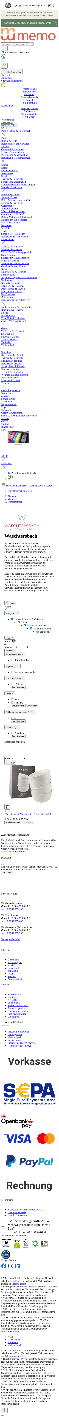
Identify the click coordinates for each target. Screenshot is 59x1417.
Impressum (13, 971)
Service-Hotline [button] (9, 893)
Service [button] (5, 984)
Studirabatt (13, 997)
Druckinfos (13, 1016)
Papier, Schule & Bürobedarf (15, 131)
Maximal (16, 647)
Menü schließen (14, 72)
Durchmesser (13, 678)
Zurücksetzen (18, 687)
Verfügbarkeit (13, 654)
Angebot (11, 666)
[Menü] (4, 48)
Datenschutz (14, 968)
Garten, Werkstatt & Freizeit (15, 321)
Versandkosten (18, 1283)
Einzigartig (28, 822)
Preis (8, 638)
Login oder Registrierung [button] (13, 851)
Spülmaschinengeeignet (18, 712)
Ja (15, 718)
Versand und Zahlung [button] (12, 1022)
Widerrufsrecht (15, 1037)
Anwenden (10, 650)
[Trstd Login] (53, 5)
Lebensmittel (7, 239)
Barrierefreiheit (15, 979)
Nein (10, 872)
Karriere (12, 965)
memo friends (14, 994)
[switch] (51, 5)
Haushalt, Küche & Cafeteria (15, 300)
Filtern (12, 603)
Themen (5, 383)
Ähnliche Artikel (13, 822)
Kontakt (12, 976)
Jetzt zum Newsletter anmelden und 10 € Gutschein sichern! (26, 888)
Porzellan (19, 733)
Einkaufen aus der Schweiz (21, 1043)
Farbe (8, 694)
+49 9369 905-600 (13, 921)
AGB (10, 973)
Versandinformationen (18, 1031)
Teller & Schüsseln (42, 628)
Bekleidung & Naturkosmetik (16, 157)
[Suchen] (32, 44)
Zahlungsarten (15, 1034)
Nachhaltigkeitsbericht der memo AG (26, 1209)
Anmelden (6, 78)
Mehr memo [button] (7, 1200)
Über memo (13, 959)
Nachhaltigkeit (15, 962)
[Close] (2, 838)
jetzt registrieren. (14, 80)
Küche (24, 622)
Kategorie (10, 613)
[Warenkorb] (3, 86)
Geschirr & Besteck (37, 625)
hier (3, 1314)
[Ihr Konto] (4, 66)
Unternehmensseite (17, 1212)
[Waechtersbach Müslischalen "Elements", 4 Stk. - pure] (6, 811)
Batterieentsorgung (17, 1014)
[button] (3, 58)
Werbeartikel (7, 345)
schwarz (18, 702)
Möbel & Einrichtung (11, 187)
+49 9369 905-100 (13, 909)
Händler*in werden (17, 1215)
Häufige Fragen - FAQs (19, 1045)
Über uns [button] (5, 950)
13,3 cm (18, 684)
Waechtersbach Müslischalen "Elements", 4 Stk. (28, 814)
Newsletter (13, 1000)
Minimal (16, 641)
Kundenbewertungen (18, 1011)
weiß (16, 699)
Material (11, 727)
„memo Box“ (14, 1002)
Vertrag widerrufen (10, 939)
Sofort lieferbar (21, 660)
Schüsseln (45, 631)
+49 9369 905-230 (13, 933)
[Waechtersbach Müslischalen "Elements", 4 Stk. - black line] (10, 811)
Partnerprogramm (16, 1008)
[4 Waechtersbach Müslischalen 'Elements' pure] (30, 802)
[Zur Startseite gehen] (30, 41)
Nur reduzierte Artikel (25, 672)
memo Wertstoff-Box (18, 1005)
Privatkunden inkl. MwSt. (18, 52)
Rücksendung (14, 1040)
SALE (4, 456)
